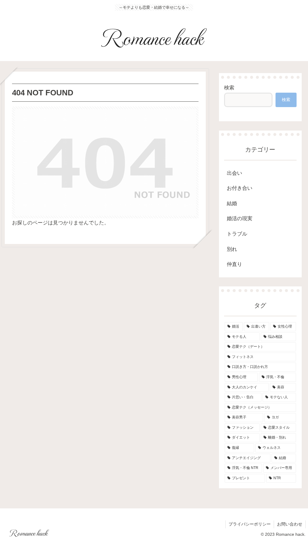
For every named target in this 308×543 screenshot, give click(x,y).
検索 (229, 88)
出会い (234, 173)
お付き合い (239, 188)
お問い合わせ (289, 524)
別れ (232, 249)
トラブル (237, 234)
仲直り (234, 264)
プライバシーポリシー (250, 524)
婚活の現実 (239, 218)
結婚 (232, 203)
